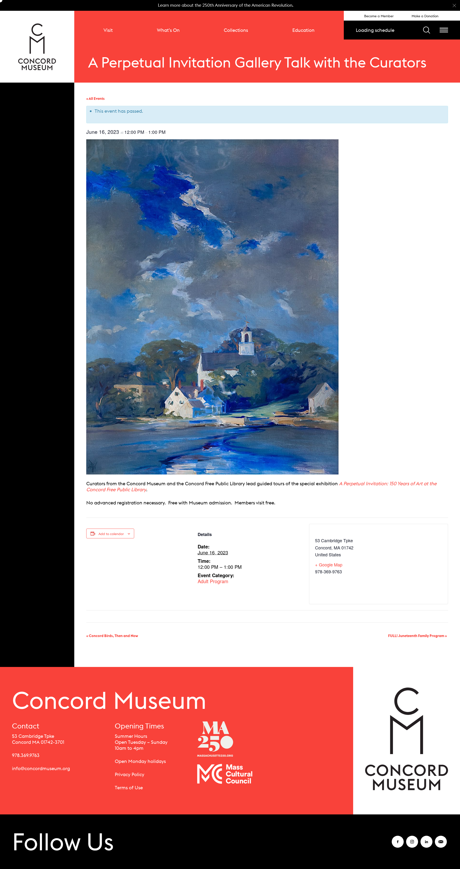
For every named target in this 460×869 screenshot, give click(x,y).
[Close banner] (454, 5)
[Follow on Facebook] (398, 845)
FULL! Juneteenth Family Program (417, 635)
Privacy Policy (129, 774)
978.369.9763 (26, 755)
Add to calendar (111, 534)
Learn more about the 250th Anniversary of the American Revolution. (225, 5)
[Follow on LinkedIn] (426, 845)
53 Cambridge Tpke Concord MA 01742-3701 (38, 739)
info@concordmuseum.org (41, 768)
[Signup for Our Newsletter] (441, 845)
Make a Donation (425, 16)
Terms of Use (129, 787)
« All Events (95, 98)
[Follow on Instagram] (412, 845)
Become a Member (379, 16)
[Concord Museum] (37, 47)
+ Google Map (328, 564)
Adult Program (213, 581)
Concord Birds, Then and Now (112, 635)
